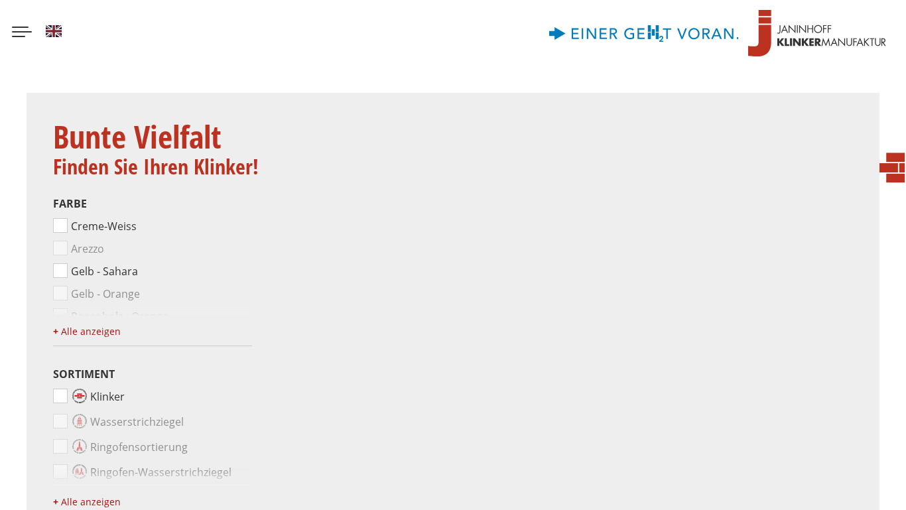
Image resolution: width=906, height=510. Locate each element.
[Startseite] (817, 33)
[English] (54, 33)
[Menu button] (22, 33)
